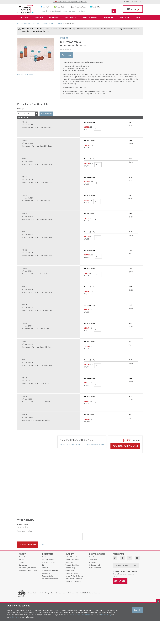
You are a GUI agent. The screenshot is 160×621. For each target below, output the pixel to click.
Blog (43, 565)
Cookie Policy (70, 570)
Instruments (70, 17)
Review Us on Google (125, 565)
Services (45, 557)
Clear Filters (46, 114)
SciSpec (64, 37)
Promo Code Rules (48, 562)
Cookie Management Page (80, 615)
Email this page (68, 45)
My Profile (46, 7)
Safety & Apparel (90, 17)
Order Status (60, 7)
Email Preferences (72, 562)
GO (114, 11)
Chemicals (38, 17)
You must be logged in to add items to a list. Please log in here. (82, 444)
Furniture (108, 17)
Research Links (47, 576)
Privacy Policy (70, 568)
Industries (124, 17)
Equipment (53, 17)
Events (21, 560)
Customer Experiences (50, 570)
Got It (137, 609)
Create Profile (136, 1)
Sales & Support (71, 557)
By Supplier (93, 562)
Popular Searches (95, 568)
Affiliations (46, 573)
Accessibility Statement (27, 568)
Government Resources (50, 579)
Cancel (42, 545)
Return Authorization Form (75, 581)
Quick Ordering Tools (78, 7)
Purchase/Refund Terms (74, 579)
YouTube (137, 558)
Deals (137, 17)
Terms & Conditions (72, 565)
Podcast (45, 568)
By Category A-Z (94, 565)
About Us (22, 557)
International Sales (72, 560)
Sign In (126, 1)
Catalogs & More (48, 560)
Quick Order (93, 560)
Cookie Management (73, 573)
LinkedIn (115, 558)
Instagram (129, 558)
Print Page (82, 45)
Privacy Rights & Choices (74, 576)
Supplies (24, 17)
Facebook (122, 558)
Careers (21, 562)
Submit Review (27, 544)
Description (66, 55)
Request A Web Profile (25, 75)
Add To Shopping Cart (125, 445)
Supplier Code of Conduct (28, 570)
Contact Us (96, 7)
